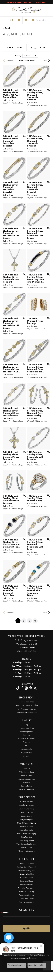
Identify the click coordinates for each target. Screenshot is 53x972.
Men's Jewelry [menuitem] (26, 749)
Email (6, 913)
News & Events (26, 775)
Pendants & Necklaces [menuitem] (26, 738)
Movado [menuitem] (26, 756)
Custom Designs (26, 801)
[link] (26, 2)
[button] (11, 20)
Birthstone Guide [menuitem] (26, 877)
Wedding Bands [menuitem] (26, 731)
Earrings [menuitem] (26, 735)
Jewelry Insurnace (26, 826)
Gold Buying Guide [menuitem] (26, 902)
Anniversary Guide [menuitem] (26, 898)
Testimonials (26, 782)
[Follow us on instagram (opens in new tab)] (26, 688)
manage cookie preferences (24, 958)
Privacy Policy (26, 786)
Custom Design (26, 815)
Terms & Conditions (26, 789)
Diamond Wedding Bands (26, 712)
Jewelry (8, 28)
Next (45, 60)
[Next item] (46, 76)
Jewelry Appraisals (26, 805)
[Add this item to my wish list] (23, 90)
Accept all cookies (36, 965)
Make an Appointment (26, 779)
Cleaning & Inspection (26, 851)
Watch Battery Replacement (26, 844)
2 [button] (23, 620)
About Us (26, 768)
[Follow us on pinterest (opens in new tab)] (30, 688)
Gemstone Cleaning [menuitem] (26, 895)
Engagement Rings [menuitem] (26, 728)
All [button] (35, 620)
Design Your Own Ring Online (26, 705)
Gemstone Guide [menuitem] (26, 881)
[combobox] (44, 20)
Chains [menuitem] (26, 745)
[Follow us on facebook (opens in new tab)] (22, 688)
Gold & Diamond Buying (26, 823)
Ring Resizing (26, 837)
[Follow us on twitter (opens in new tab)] (35, 688)
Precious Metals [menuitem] (26, 884)
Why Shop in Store (26, 772)
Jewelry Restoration (26, 830)
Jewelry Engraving (27, 808)
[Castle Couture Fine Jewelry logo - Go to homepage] (26, 10)
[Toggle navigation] (4, 20)
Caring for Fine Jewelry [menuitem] (26, 888)
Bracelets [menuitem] (26, 742)
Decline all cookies (16, 965)
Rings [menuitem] (26, 724)
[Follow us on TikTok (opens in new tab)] (17, 688)
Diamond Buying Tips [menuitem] (26, 870)
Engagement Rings (26, 701)
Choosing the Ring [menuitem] (27, 874)
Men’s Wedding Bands (27, 708)
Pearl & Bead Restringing (26, 833)
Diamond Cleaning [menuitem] (26, 891)
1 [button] (18, 620)
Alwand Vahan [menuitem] (26, 752)
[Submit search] (32, 20)
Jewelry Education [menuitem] (27, 863)
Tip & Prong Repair (26, 840)
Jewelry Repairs (26, 812)
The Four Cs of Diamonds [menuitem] (26, 866)
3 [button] (29, 620)
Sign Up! (26, 928)
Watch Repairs (26, 847)
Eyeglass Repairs (26, 819)
